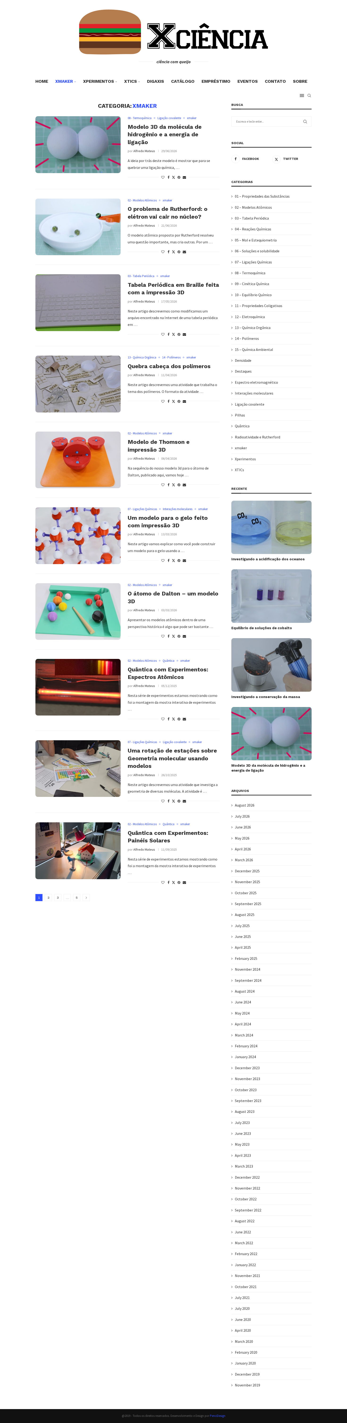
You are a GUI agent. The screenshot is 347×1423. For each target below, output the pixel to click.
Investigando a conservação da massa (265, 697)
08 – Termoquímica (250, 272)
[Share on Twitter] (173, 177)
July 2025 (242, 925)
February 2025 (246, 958)
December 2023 (247, 1067)
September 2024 (248, 980)
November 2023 (247, 1078)
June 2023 (243, 1133)
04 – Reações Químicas (253, 229)
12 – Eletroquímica (250, 316)
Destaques (243, 371)
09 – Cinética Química (252, 283)
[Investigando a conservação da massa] (271, 665)
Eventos (247, 81)
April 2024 (243, 1024)
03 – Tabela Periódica (252, 218)
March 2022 (244, 1242)
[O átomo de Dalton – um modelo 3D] (78, 611)
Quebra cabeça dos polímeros (169, 366)
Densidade (243, 360)
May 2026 (242, 838)
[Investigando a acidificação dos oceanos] (271, 527)
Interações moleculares (254, 393)
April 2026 (243, 849)
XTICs (130, 81)
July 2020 (242, 1308)
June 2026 (243, 827)
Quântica (242, 426)
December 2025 (247, 871)
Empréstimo (216, 81)
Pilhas (240, 415)
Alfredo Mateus (144, 151)
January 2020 (245, 1363)
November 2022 (247, 1188)
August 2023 (244, 1111)
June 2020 (243, 1319)
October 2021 (246, 1286)
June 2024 (243, 1002)
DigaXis (155, 81)
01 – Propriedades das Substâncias (262, 196)
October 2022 (246, 1199)
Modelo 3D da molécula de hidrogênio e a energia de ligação (165, 135)
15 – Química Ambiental (254, 349)
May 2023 (242, 1144)
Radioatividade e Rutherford (257, 437)
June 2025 (243, 936)
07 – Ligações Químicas (253, 262)
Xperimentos (98, 81)
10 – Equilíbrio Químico (253, 294)
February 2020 (246, 1352)
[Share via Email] (184, 177)
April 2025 (243, 947)
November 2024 (247, 969)
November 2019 (247, 1385)
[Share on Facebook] (168, 177)
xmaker (64, 81)
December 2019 (247, 1374)
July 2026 (242, 816)
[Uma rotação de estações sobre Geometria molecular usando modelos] (78, 768)
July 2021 (242, 1297)
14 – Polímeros (247, 338)
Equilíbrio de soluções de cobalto (261, 628)
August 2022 (244, 1221)
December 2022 (247, 1177)
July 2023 (242, 1122)
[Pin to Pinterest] (179, 177)
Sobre (300, 81)
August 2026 (244, 805)
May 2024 (242, 1013)
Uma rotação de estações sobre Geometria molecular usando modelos (172, 758)
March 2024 (244, 1035)
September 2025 (248, 903)
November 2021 (247, 1275)
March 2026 (244, 859)
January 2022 (245, 1264)
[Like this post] (163, 177)
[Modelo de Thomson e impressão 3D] (78, 460)
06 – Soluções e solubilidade (257, 251)
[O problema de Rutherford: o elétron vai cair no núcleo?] (78, 227)
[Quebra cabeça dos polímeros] (78, 384)
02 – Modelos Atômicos (253, 207)
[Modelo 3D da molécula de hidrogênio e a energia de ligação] (78, 144)
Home (41, 81)
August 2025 (244, 914)
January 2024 (245, 1056)
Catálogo (183, 81)
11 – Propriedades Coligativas (258, 305)
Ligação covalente (249, 404)
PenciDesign (217, 1416)
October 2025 (246, 892)
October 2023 (246, 1089)
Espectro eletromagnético (256, 382)
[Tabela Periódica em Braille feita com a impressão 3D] (78, 302)
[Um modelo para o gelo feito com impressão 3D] (78, 535)
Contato (275, 81)
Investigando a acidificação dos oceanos (268, 559)
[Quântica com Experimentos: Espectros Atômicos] (78, 687)
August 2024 (244, 991)
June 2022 (243, 1232)
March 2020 (244, 1341)
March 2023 (244, 1166)
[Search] (309, 95)
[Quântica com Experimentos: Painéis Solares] (78, 850)
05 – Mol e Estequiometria (256, 240)
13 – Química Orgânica (253, 327)
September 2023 (248, 1100)
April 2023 (243, 1155)
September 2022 (248, 1210)
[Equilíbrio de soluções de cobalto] (271, 596)
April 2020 (243, 1330)
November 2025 (247, 881)
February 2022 (246, 1253)
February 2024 (246, 1046)
